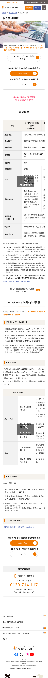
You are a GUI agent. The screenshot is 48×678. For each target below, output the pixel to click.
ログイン (22, 85)
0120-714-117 (24, 585)
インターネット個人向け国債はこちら (22, 57)
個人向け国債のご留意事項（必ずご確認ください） (24, 98)
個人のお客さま (12, 2)
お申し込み (22, 73)
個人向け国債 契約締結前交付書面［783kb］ (22, 290)
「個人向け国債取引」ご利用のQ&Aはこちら (18, 527)
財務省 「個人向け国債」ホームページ (16, 281)
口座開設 (29, 8)
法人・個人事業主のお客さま (36, 2)
